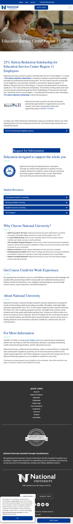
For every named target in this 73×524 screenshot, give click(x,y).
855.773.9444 (48, 109)
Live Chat (32, 2)
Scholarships (36, 400)
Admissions (36, 397)
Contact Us (36, 412)
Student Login (36, 403)
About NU (36, 392)
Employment (36, 409)
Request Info (45, 496)
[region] (17, 509)
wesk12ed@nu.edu (32, 340)
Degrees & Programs (36, 394)
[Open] (70, 7)
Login (26, 2)
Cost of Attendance (36, 406)
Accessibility (36, 417)
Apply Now (41, 7)
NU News (36, 414)
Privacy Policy (37, 514)
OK (17, 518)
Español (21, 2)
